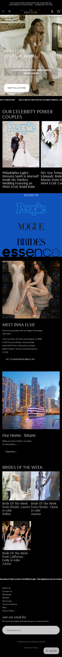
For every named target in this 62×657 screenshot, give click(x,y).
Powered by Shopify (37, 642)
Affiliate (5, 597)
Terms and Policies (31, 648)
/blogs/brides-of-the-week (16, 515)
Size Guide (7, 601)
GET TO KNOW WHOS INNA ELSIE (20, 359)
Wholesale (6, 594)
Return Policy (8, 610)
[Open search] (9, 11)
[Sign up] (55, 630)
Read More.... (11, 451)
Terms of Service (9, 604)
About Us (6, 588)
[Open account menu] (52, 11)
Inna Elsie (26, 642)
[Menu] (3, 11)
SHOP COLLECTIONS (16, 88)
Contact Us (7, 591)
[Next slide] (56, 154)
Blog (4, 607)
